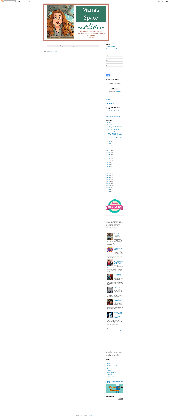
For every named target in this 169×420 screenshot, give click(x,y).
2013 (108, 175)
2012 (108, 177)
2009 (108, 183)
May (110, 145)
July (110, 141)
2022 (108, 156)
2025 (108, 150)
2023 (108, 154)
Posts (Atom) (54, 51)
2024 (108, 152)
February (111, 147)
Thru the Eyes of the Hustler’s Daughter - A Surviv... (115, 138)
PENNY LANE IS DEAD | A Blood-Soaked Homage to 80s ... (115, 134)
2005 (108, 191)
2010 (108, 181)
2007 (108, 187)
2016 (108, 169)
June (110, 143)
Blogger (91, 415)
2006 (108, 189)
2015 (108, 171)
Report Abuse (110, 103)
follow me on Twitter (118, 331)
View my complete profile (112, 49)
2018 (108, 164)
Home (73, 49)
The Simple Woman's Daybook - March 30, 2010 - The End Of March (118, 261)
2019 (108, 162)
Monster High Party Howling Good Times (117, 276)
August (110, 124)
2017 (108, 166)
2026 (108, 123)
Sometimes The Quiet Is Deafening (114, 130)
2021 (108, 158)
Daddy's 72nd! (117, 287)
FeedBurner (118, 91)
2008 (108, 185)
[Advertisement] (111, 339)
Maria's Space (111, 46)
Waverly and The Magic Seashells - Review (118, 248)
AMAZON (108, 99)
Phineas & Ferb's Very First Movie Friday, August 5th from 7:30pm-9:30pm (118, 315)
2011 (108, 179)
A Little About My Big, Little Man (118, 300)
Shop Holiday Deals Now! (113, 111)
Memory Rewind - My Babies (118, 234)
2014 (108, 173)
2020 (108, 160)
